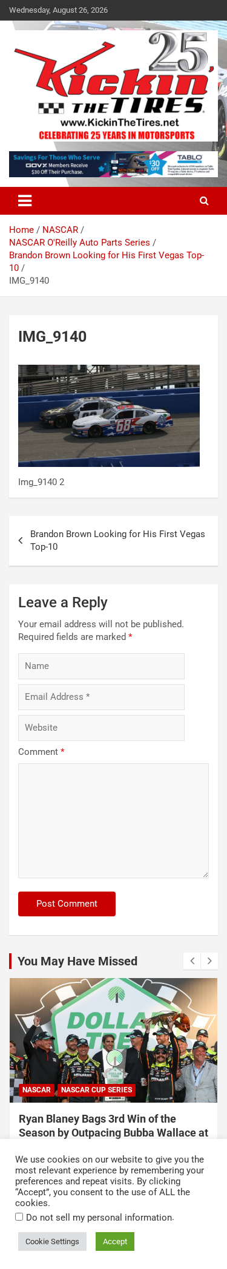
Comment (41, 751)
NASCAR (36, 1090)
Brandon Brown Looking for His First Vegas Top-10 (117, 540)
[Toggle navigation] (25, 201)
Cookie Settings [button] (52, 1241)
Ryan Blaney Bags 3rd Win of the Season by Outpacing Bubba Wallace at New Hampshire (113, 1132)
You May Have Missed (77, 961)
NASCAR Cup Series (96, 1090)
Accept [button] (115, 1241)
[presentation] (191, 961)
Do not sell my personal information (99, 1217)
